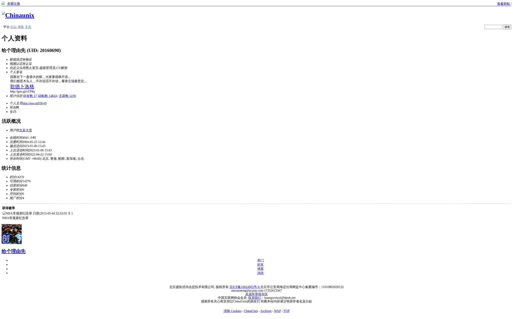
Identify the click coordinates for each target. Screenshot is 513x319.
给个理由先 (14, 251)
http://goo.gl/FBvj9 (34, 103)
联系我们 (254, 297)
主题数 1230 (67, 96)
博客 (260, 268)
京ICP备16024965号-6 (244, 287)
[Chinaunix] (18, 15)
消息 (260, 273)
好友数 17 (30, 96)
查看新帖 (503, 3)
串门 (260, 260)
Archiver (266, 311)
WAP (277, 311)
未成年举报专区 (256, 294)
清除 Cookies (232, 311)
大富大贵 (25, 130)
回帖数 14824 (47, 96)
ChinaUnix (251, 311)
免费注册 (13, 3)
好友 (260, 264)
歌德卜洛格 (22, 86)
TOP (286, 311)
